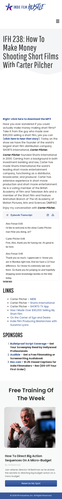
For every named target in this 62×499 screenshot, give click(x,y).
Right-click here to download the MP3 (27, 119)
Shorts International (42, 303)
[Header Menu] (57, 21)
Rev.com (15, 362)
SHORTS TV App (39, 306)
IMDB (33, 299)
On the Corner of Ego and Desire (30, 317)
